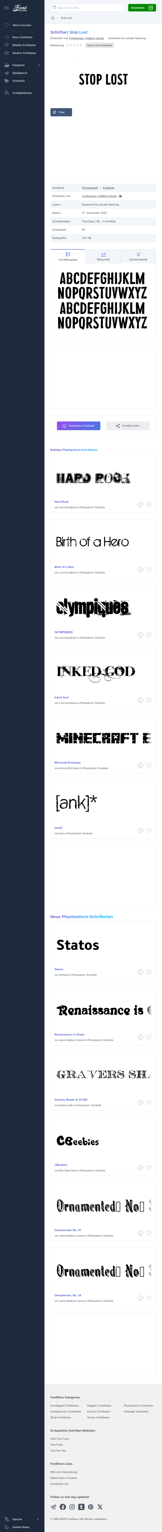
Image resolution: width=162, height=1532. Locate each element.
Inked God (62, 697)
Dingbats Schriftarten (99, 1405)
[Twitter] (100, 1509)
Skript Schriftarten (60, 1417)
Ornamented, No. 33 (68, 1295)
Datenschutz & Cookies (63, 1477)
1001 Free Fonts (59, 1438)
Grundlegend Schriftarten (64, 1405)
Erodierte (108, 187)
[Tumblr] (81, 1509)
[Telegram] (53, 1509)
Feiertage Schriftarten (136, 1411)
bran (61, 833)
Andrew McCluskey (69, 768)
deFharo (63, 975)
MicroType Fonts (68, 1170)
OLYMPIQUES (64, 632)
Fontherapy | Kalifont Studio (86, 38)
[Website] (119, 196)
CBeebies (61, 1164)
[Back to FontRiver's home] (18, 8)
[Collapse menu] (6, 8)
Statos (59, 969)
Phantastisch (90, 187)
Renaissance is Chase (69, 1034)
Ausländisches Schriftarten (65, 1411)
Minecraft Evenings (68, 762)
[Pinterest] (91, 1509)
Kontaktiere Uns (59, 1483)
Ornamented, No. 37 (68, 1230)
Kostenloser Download (81, 425)
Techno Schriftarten (98, 1417)
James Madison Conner (72, 1040)
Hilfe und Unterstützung (63, 1472)
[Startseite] (52, 17)
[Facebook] (63, 1509)
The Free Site (58, 1450)
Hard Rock (62, 501)
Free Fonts (56, 1444)
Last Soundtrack (67, 507)
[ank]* (58, 827)
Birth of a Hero (64, 566)
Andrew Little (66, 1105)
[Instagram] (72, 1509)
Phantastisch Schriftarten (138, 1405)
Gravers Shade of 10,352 (71, 1099)
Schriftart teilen (130, 425)
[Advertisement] (103, 150)
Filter (61, 112)
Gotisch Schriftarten (98, 1411)
